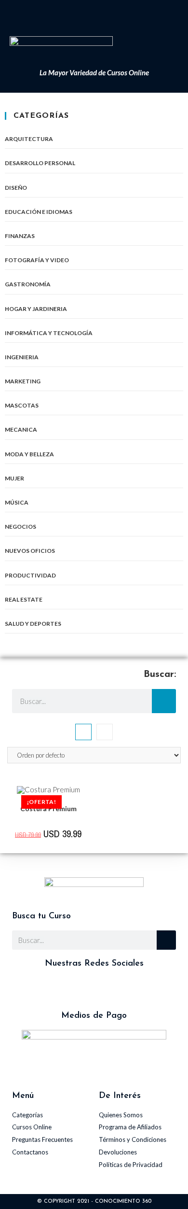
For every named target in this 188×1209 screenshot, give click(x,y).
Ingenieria (22, 357)
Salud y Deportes (33, 623)
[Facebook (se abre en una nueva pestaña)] (83, 15)
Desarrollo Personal (40, 163)
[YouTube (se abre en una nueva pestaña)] (106, 15)
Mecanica (21, 429)
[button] (147, 45)
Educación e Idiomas (38, 211)
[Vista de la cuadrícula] (83, 732)
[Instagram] (67, 990)
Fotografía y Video (37, 260)
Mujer (14, 478)
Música (16, 502)
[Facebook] (94, 990)
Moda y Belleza (29, 454)
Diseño (16, 187)
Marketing (22, 381)
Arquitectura (29, 138)
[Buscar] (164, 701)
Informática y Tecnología (49, 333)
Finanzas (20, 235)
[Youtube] (120, 990)
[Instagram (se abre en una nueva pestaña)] (95, 15)
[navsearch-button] (169, 49)
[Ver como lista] (104, 732)
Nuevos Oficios (30, 550)
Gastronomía (28, 284)
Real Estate (23, 599)
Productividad (30, 575)
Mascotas (22, 405)
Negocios (20, 526)
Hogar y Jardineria (36, 308)
